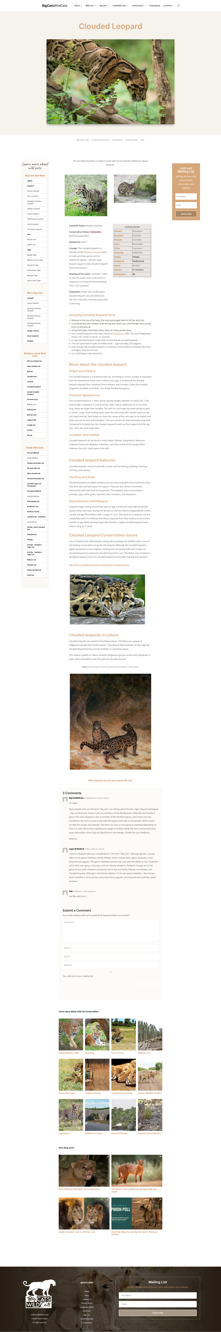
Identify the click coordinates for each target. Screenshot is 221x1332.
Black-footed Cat (33, 473)
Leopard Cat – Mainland (36, 517)
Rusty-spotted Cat (34, 570)
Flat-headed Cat (33, 501)
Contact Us (86, 1299)
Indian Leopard (33, 214)
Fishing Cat (31, 409)
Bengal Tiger (32, 255)
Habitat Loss (144, 1053)
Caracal (30, 381)
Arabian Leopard (33, 209)
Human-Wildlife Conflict (150, 1093)
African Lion (31, 239)
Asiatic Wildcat (32, 458)
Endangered (154, 5)
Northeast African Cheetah (33, 317)
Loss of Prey (117, 1053)
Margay (30, 539)
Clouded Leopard (34, 387)
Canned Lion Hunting (121, 1093)
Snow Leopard (32, 336)
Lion (29, 234)
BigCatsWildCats (76, 798)
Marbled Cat (32, 534)
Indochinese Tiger (34, 270)
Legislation (64, 1133)
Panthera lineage (92, 252)
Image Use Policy (87, 1307)
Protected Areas (119, 1133)
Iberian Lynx (32, 415)
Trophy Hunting (93, 1093)
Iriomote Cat (32, 522)
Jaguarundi (31, 420)
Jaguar (29, 181)
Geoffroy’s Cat (32, 506)
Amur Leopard (32, 196)
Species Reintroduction (149, 1133)
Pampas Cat (31, 565)
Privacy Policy (86, 1303)
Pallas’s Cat (31, 560)
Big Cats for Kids (83, 140)
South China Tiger (34, 280)
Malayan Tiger (32, 275)
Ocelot (29, 430)
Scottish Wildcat (33, 496)
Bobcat (30, 371)
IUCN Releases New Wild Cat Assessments (79, 1189)
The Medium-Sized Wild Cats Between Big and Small (134, 1190)
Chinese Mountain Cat (35, 478)
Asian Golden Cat (33, 366)
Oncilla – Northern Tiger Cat (34, 546)
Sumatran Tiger (33, 265)
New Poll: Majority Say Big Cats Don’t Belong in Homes (134, 1233)
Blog (142, 140)
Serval (29, 435)
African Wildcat (33, 453)
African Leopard (33, 191)
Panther (30, 341)
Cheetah (30, 298)
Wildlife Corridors (94, 1133)
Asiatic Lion (31, 244)
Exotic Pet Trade (67, 1093)
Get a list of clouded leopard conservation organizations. (99, 565)
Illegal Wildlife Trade (69, 1053)
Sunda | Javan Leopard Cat (36, 528)
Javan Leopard (32, 224)
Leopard (30, 186)
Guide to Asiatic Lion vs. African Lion (77, 1232)
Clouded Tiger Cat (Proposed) (34, 484)
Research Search (131, 140)
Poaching (89, 1053)
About (77, 5)
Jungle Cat (31, 425)
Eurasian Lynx (32, 399)
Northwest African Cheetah (34, 309)
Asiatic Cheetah (33, 303)
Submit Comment (146, 984)
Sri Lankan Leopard (34, 229)
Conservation (137, 5)
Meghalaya (118, 333)
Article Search (117, 140)
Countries (167, 5)
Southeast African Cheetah (34, 324)
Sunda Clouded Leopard (33, 393)
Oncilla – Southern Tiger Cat (34, 553)
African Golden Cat (34, 361)
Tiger (29, 250)
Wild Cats (90, 5)
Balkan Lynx (31, 404)
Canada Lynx (32, 376)
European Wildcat (34, 491)
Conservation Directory (100, 140)
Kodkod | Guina (33, 511)
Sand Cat (30, 575)
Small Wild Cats (119, 5)
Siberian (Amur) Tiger (35, 260)
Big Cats (103, 5)
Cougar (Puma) (33, 331)
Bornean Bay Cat (33, 468)
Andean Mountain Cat (35, 463)
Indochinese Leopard (35, 219)
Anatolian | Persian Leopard (34, 202)
